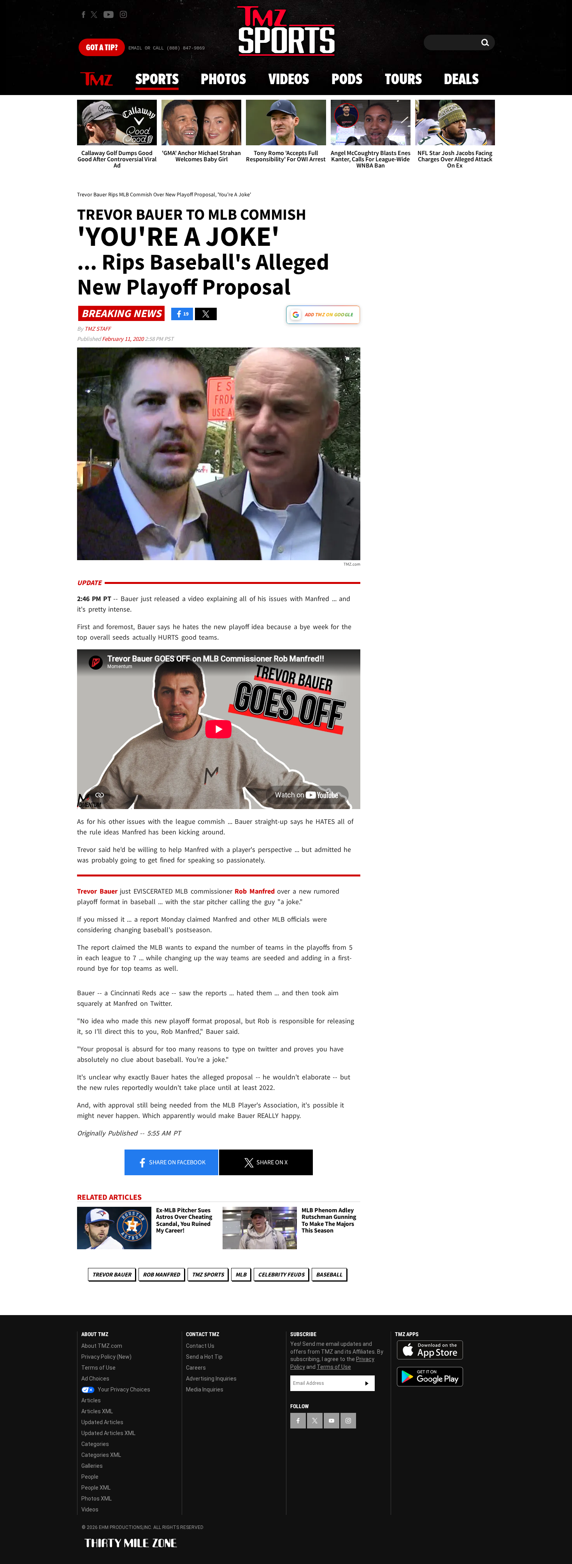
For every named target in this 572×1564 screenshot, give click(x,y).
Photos (223, 80)
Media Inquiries (204, 1389)
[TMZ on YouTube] (331, 1420)
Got (102, 48)
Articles (91, 1400)
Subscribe (367, 1383)
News (96, 79)
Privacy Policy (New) (106, 1357)
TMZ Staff (97, 328)
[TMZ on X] (95, 15)
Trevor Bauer (111, 1274)
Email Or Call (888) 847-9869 (166, 48)
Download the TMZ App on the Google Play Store (430, 1377)
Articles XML (97, 1411)
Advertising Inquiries (211, 1378)
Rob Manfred (161, 1274)
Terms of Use (98, 1368)
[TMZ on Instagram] (123, 14)
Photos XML (96, 1498)
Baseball (329, 1274)
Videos (288, 80)
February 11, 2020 (123, 338)
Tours (403, 80)
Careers (196, 1368)
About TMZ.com (101, 1346)
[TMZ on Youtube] (108, 14)
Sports (157, 80)
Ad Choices (95, 1378)
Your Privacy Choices (123, 1389)
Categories (95, 1444)
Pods (347, 80)
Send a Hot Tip (204, 1357)
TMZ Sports (208, 1274)
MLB (240, 1274)
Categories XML (101, 1455)
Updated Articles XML (108, 1433)
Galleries (92, 1466)
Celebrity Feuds (281, 1274)
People (89, 1477)
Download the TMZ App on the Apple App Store (430, 1350)
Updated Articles (102, 1422)
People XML (96, 1488)
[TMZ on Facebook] (83, 15)
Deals (461, 80)
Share (176, 1162)
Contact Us (200, 1346)
